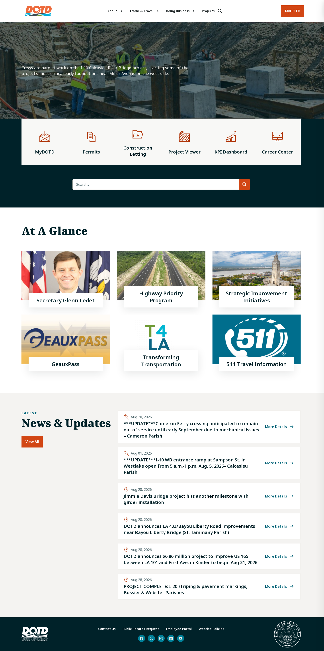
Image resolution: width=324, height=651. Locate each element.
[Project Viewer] (184, 142)
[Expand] (121, 11)
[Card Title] (65, 279)
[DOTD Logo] (38, 11)
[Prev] (10, 77)
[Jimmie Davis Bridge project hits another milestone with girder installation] (209, 496)
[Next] (311, 77)
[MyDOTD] (44, 142)
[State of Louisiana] (287, 634)
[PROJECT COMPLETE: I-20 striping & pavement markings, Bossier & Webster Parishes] (209, 586)
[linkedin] (170, 638)
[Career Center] (277, 142)
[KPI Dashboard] (231, 142)
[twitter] (151, 638)
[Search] (220, 11)
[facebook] (141, 638)
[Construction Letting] (138, 142)
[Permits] (91, 142)
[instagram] (161, 638)
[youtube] (180, 638)
